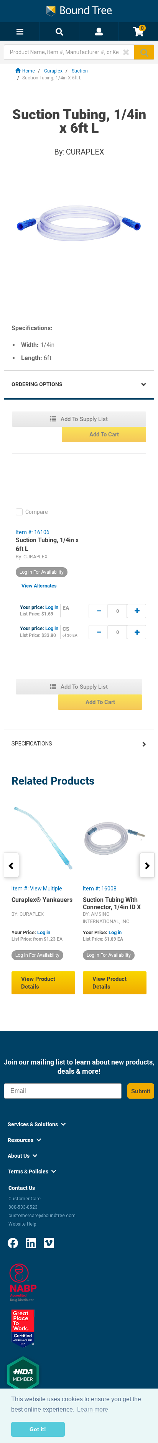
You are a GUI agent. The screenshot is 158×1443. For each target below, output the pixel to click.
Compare (36, 512)
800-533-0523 (23, 1207)
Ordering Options (37, 384)
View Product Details (38, 983)
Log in (51, 607)
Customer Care (24, 1198)
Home (28, 71)
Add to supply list (83, 419)
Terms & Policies (32, 1171)
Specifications (32, 743)
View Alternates (39, 586)
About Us (22, 1156)
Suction (80, 71)
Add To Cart (104, 434)
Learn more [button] (92, 1409)
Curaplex (53, 71)
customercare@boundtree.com (42, 1215)
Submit (140, 1091)
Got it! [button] (38, 1429)
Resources (24, 1140)
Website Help (22, 1224)
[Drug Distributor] (23, 1282)
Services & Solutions (37, 1124)
